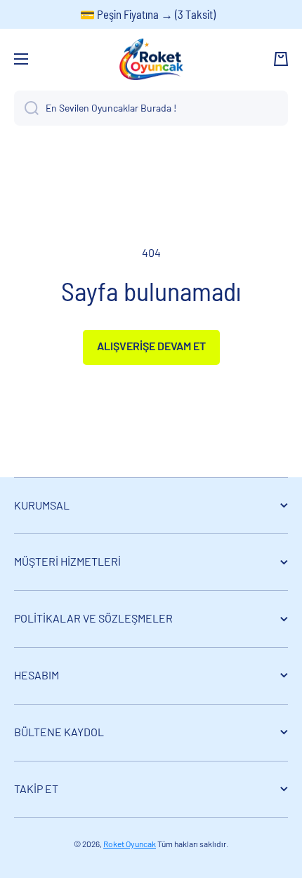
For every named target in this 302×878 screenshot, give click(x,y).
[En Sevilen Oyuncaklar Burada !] (26, 108)
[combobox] (151, 108)
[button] (281, 59)
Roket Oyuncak (129, 844)
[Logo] (151, 59)
